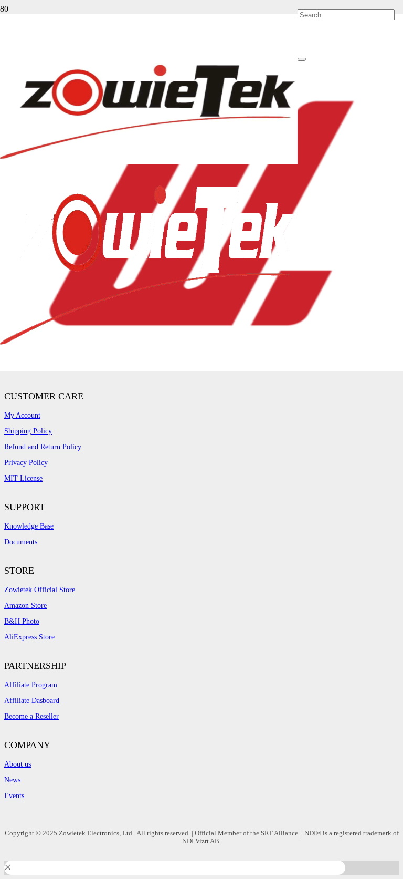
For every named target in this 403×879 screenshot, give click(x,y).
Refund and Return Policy (42, 447)
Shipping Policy (28, 431)
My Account (22, 415)
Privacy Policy (26, 463)
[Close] (302, 59)
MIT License (23, 478)
